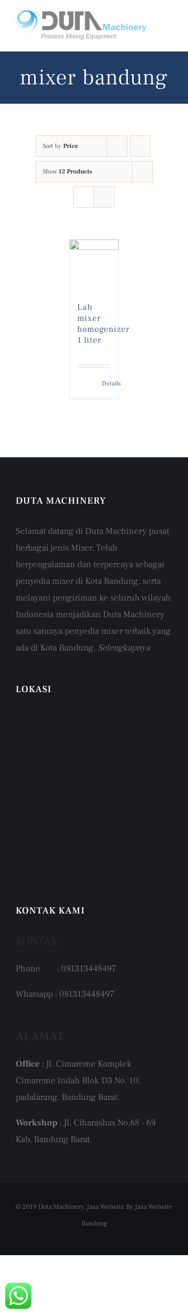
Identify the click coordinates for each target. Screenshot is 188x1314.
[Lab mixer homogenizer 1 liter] (94, 266)
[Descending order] (140, 146)
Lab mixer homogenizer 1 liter (103, 323)
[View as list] (104, 197)
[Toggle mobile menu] (168, 24)
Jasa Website (105, 1207)
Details (106, 383)
